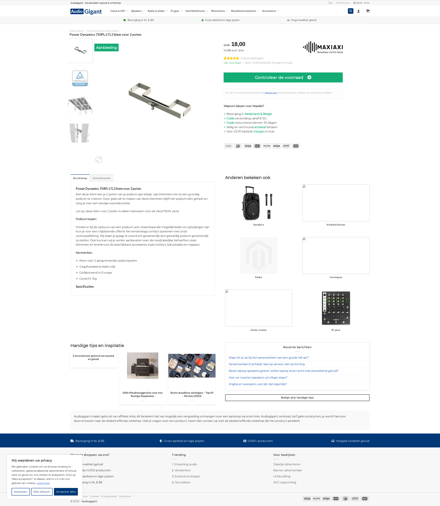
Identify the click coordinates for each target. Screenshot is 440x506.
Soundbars (182, 482)
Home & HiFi (118, 10)
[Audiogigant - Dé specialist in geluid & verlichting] (87, 11)
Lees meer (43, 483)
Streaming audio (185, 464)
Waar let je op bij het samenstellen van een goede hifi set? (269, 357)
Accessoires (269, 10)
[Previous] (101, 101)
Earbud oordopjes (187, 476)
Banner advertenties (287, 470)
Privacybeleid (109, 496)
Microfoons (218, 10)
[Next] (213, 101)
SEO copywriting (284, 482)
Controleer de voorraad (279, 77)
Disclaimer (125, 496)
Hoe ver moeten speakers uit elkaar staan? (258, 377)
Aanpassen (21, 491)
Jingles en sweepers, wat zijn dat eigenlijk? (258, 384)
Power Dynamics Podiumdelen (103, 31)
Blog (330, 2)
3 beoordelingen (252, 58)
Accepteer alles (66, 491)
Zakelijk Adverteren (287, 464)
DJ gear (175, 10)
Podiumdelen (77, 31)
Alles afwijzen (41, 491)
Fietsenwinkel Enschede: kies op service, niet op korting (267, 364)
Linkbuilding (281, 476)
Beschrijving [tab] (80, 178)
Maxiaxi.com (271, 92)
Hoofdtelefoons (195, 10)
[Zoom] (98, 159)
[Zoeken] (351, 11)
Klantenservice (343, 2)
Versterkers (183, 470)
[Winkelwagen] (368, 11)
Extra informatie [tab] (102, 178)
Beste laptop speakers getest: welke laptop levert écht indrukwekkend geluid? (284, 371)
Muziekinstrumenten (243, 10)
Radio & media (156, 10)
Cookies (94, 496)
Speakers (136, 10)
